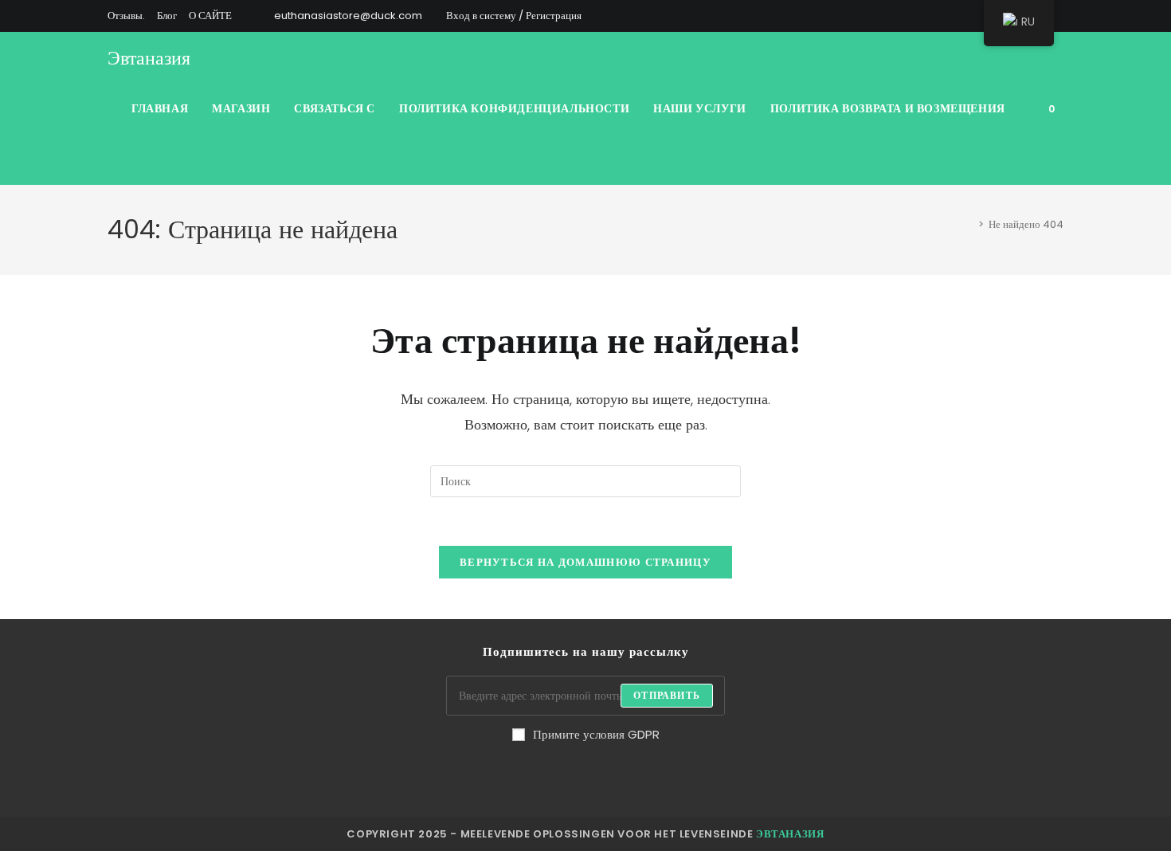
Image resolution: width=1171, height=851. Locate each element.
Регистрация (554, 15)
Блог (167, 15)
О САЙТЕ (210, 15)
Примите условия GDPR (596, 734)
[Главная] (969, 224)
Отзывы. (126, 15)
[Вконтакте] (967, 16)
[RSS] (1056, 16)
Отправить (666, 695)
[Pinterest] (931, 16)
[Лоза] (662, 777)
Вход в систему (481, 15)
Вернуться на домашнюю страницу (585, 562)
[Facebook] (912, 16)
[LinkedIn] (547, 777)
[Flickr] (623, 777)
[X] (894, 16)
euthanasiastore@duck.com (348, 15)
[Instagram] (509, 777)
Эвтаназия (149, 58)
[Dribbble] (949, 16)
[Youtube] (700, 777)
